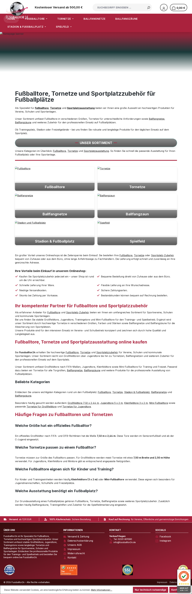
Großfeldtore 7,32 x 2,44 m (83, 402)
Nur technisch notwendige (150, 589)
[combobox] (119, 7)
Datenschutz (176, 582)
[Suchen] (148, 7)
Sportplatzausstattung (96, 150)
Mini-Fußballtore (158, 402)
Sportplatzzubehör (107, 352)
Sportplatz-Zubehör (162, 255)
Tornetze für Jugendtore (76, 406)
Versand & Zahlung (78, 536)
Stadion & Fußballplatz (137, 392)
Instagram (165, 540)
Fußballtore (59, 150)
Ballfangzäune (23, 122)
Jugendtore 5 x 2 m (111, 402)
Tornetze (73, 150)
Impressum (74, 549)
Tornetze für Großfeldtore (42, 406)
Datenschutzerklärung (80, 540)
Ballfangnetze (156, 118)
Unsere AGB (75, 544)
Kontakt (72, 557)
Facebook (165, 536)
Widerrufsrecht (76, 553)
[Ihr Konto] (164, 7)
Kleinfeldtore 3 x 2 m (136, 402)
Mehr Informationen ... (101, 590)
